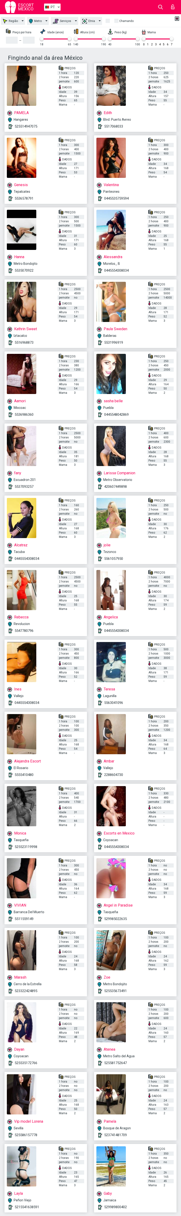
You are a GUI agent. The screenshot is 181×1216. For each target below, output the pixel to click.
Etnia (91, 21)
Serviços (65, 21)
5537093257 (24, 486)
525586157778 (26, 1135)
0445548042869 (116, 414)
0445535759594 (116, 198)
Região (13, 21)
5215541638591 (27, 1207)
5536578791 (24, 198)
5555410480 (24, 775)
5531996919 (113, 342)
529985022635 (115, 919)
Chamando (126, 21)
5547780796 (24, 631)
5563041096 (113, 703)
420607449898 (115, 486)
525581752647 (115, 1063)
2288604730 (113, 775)
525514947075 (26, 126)
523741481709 (115, 1135)
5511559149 (24, 919)
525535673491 (115, 991)
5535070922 (24, 270)
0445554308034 (116, 270)
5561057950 (113, 559)
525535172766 (26, 1063)
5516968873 (24, 342)
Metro (37, 21)
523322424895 (26, 991)
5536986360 (24, 414)
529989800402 (115, 1207)
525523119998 (26, 847)
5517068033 (113, 126)
